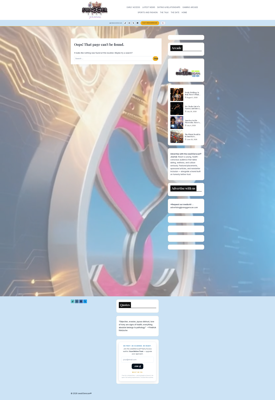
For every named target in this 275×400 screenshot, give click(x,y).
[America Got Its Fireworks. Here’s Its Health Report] (176, 122)
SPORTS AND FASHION (148, 12)
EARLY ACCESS (133, 7)
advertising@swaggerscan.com (184, 207)
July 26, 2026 (192, 111)
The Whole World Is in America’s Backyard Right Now (193, 135)
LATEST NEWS (148, 7)
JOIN (136, 366)
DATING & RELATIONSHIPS (168, 7)
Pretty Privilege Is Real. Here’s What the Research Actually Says (193, 93)
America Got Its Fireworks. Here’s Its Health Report (192, 121)
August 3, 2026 (192, 97)
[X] (133, 23)
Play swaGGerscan (150, 23)
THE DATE (175, 12)
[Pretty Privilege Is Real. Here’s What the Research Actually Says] (176, 94)
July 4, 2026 (191, 125)
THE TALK (164, 12)
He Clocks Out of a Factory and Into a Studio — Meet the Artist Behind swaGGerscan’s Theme (192, 107)
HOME (184, 12)
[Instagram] (129, 23)
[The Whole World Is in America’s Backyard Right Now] (176, 136)
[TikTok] (125, 23)
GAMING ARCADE (190, 7)
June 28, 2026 (192, 139)
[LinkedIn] (137, 23)
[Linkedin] (81, 301)
